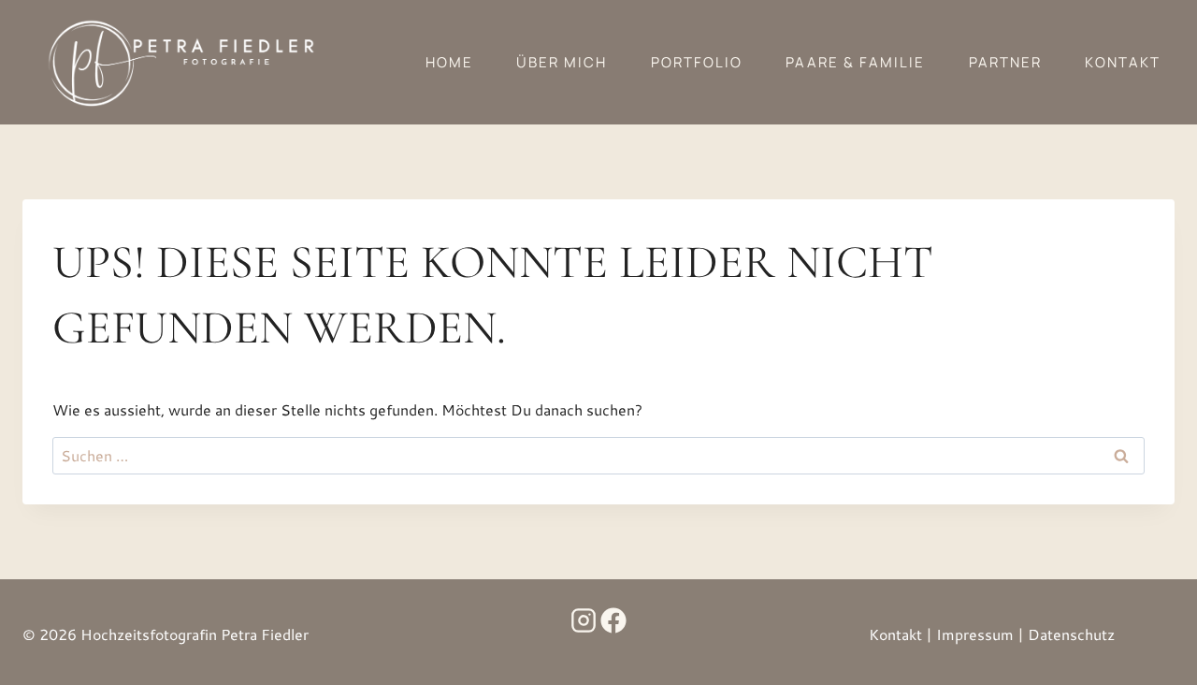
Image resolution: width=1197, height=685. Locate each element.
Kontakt (1123, 62)
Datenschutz (1071, 634)
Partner (1005, 62)
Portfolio (697, 62)
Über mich (561, 62)
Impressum (975, 634)
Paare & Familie (855, 62)
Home (449, 62)
